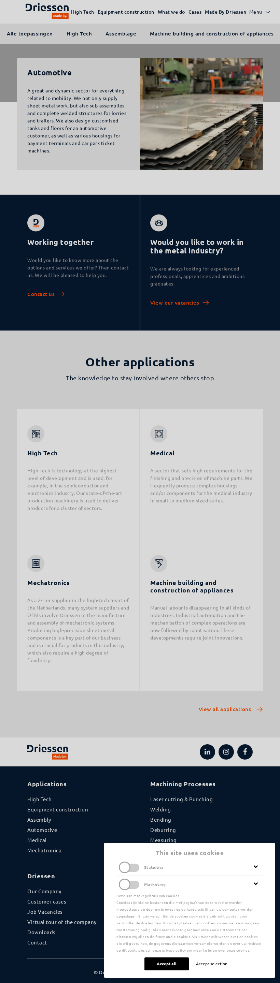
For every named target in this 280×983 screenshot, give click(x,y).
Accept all (167, 964)
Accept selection (211, 964)
